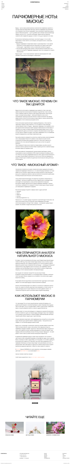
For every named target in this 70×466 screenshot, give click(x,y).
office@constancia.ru (24, 453)
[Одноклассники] (35, 403)
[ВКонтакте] (34, 403)
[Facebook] (32, 403)
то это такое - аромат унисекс (37, 357)
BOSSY (38, 350)
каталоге (18, 349)
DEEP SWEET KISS (24, 350)
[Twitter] (37, 403)
